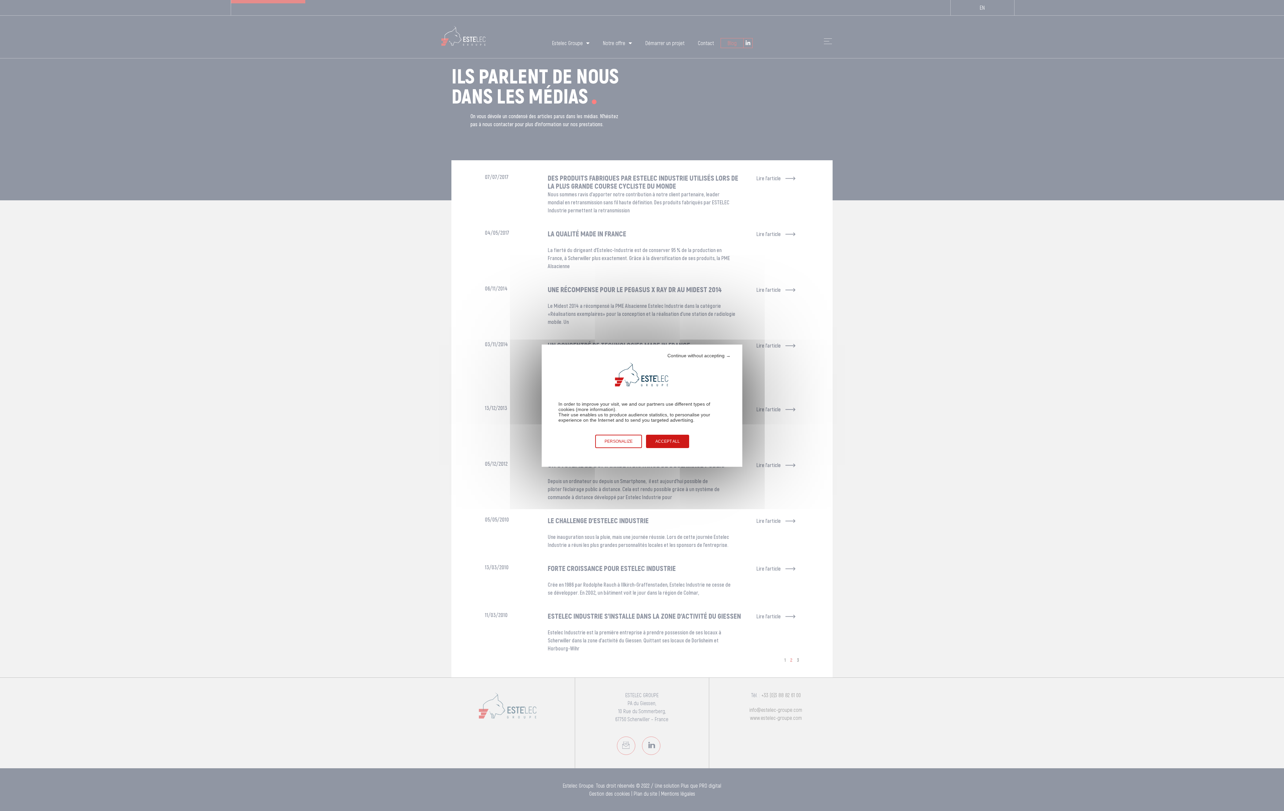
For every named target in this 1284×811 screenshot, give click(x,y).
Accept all (667, 441)
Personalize (619, 441)
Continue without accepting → (699, 355)
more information (595, 409)
